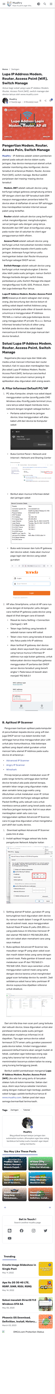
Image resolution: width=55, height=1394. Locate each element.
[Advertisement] (27, 37)
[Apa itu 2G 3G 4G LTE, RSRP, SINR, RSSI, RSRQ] (46, 1286)
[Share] (45, 100)
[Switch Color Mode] (38, 4)
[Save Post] (40, 100)
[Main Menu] (4, 4)
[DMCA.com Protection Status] (27, 1332)
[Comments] (50, 100)
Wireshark (11, 769)
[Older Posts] (50, 1207)
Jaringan (15, 69)
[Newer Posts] (5, 1207)
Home (5, 69)
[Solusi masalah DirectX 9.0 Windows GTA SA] (46, 1304)
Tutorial (26, 1110)
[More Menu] (51, 4)
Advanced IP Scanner (17, 760)
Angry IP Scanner (15, 765)
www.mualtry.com (11, 1097)
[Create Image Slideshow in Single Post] (46, 1269)
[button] (9, 1230)
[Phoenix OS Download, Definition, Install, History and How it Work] (46, 1322)
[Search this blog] (45, 4)
